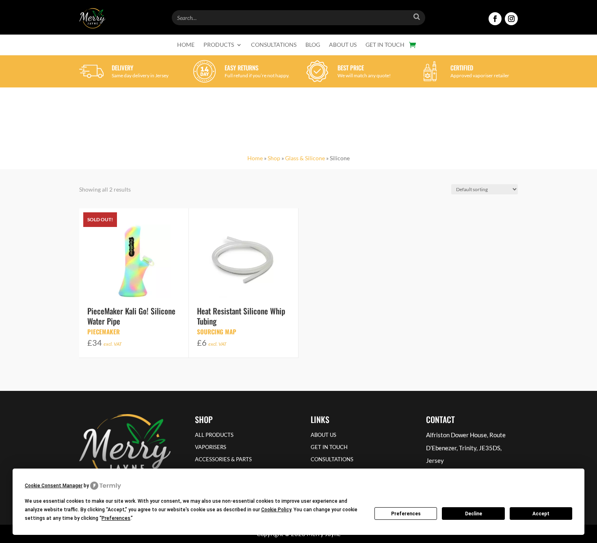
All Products (214, 435)
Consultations (273, 45)
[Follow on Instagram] (511, 18)
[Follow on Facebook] (495, 18)
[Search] (417, 17)
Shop (274, 158)
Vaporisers (210, 447)
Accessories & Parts (223, 459)
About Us (343, 45)
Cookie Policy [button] (276, 509)
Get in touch (385, 45)
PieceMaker (103, 331)
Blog (312, 45)
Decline (473, 514)
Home (186, 45)
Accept (540, 514)
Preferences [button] (116, 518)
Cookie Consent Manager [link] (53, 485)
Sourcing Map (216, 331)
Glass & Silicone (305, 158)
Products (218, 45)
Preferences (406, 514)
